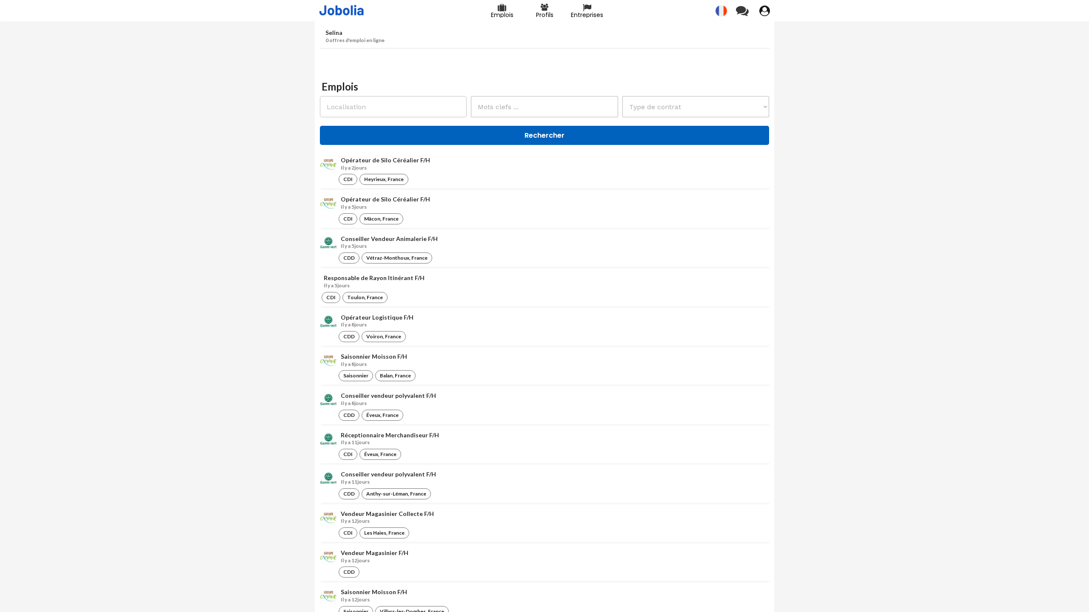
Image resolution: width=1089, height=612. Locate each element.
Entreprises (587, 15)
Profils (544, 15)
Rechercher (544, 135)
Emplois (502, 15)
